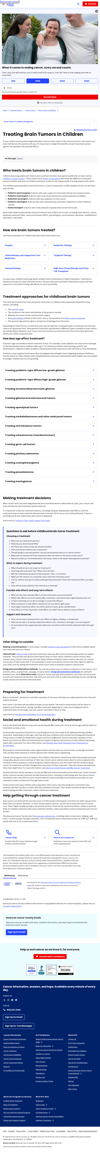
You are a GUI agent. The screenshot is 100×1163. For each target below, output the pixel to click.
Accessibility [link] (61, 1131)
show (20, 158)
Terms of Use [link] (72, 1131)
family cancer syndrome (74, 318)
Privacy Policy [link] (21, 1131)
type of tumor (18, 309)
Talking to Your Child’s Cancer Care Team (32, 520)
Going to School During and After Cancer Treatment (68, 768)
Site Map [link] (11, 1131)
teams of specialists (51, 178)
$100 (37, 81)
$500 (86, 81)
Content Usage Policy (12, 906)
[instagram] (8, 1000)
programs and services (45, 816)
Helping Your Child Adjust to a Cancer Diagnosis (35, 714)
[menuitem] (94, 121)
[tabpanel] (50, 886)
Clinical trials (22, 654)
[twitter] (4, 1000)
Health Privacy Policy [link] (47, 1131)
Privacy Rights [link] (33, 1131)
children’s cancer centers (14, 178)
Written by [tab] (9, 875)
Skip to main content (9, 1)
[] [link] (20, 158)
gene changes (17, 318)
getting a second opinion (59, 647)
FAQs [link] (5, 1131)
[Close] (96, 11)
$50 (13, 81)
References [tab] (23, 875)
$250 (62, 81)
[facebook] (12, 1000)
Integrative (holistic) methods (65, 672)
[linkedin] (16, 1000)
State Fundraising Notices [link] (87, 1131)
